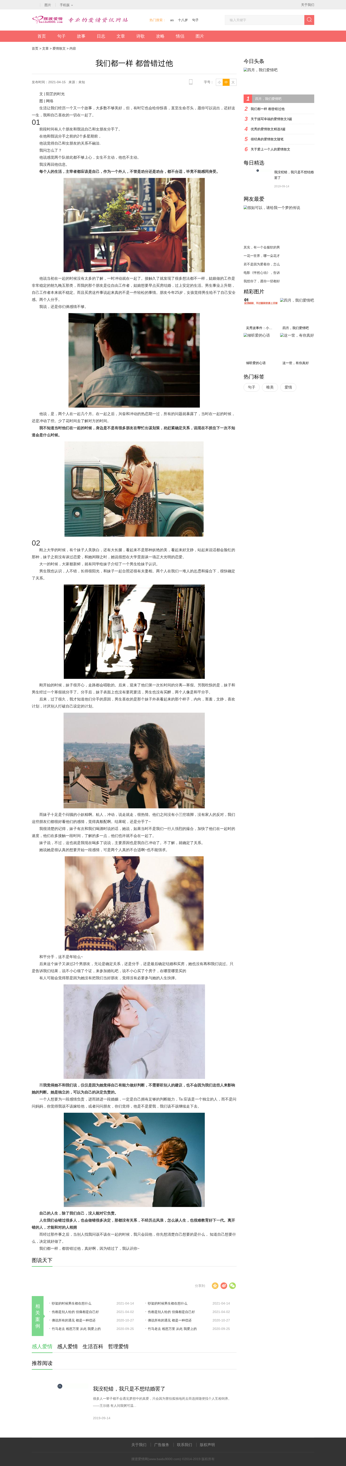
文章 (121, 36)
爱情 (288, 387)
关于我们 (307, 5)
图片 (200, 36)
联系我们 (184, 1445)
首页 (41, 36)
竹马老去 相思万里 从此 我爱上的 (76, 1329)
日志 (101, 36)
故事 (81, 36)
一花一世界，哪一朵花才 (262, 256)
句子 (195, 20)
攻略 (160, 36)
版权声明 (207, 1445)
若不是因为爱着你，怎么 (262, 264)
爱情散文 (59, 48)
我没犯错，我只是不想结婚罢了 (129, 1389)
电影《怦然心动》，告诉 (262, 273)
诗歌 (140, 36)
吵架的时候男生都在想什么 (71, 1303)
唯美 (270, 387)
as (172, 20)
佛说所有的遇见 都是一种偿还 (74, 1320)
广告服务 (161, 1445)
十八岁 (183, 20)
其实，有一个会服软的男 (262, 247)
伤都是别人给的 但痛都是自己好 (75, 1312)
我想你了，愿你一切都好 (262, 281)
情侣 (180, 36)
